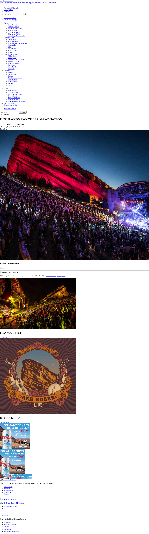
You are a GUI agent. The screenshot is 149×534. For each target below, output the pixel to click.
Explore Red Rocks (10, 54)
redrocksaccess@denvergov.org (56, 276)
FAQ (9, 47)
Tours (10, 52)
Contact (10, 85)
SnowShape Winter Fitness (16, 101)
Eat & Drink (12, 49)
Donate (10, 83)
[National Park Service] (8, 499)
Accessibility (12, 45)
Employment (8, 492)
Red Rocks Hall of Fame (16, 59)
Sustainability (12, 80)
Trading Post (12, 58)
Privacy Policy (8, 522)
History (10, 72)
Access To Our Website (11, 531)
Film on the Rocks (14, 34)
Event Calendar (13, 25)
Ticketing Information (15, 28)
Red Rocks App (9, 11)
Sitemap (6, 526)
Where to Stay (12, 50)
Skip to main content (6, 1)
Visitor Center (12, 56)
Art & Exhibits (13, 67)
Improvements (12, 81)
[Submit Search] (25, 14)
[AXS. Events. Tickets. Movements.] (12, 503)
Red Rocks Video (13, 61)
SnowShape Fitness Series (16, 36)
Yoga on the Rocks (14, 32)
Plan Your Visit (9, 38)
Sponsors (7, 488)
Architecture (12, 74)
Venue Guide (8, 487)
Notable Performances (15, 78)
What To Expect (13, 41)
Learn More (4, 337)
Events (6, 23)
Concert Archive (13, 27)
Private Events (12, 30)
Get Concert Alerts (10, 18)
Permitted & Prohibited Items (17, 43)
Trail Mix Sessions (14, 63)
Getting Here (12, 39)
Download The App (10, 19)
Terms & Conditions (10, 524)
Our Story (7, 70)
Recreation (11, 65)
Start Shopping (5, 422)
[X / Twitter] (10, 506)
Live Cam (11, 69)
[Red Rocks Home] (74, 3)
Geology (11, 76)
